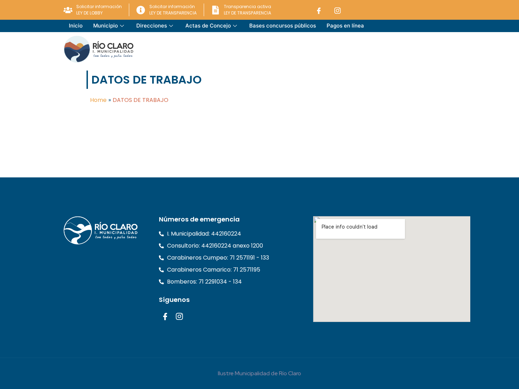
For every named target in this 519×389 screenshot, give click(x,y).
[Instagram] (337, 10)
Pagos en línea (345, 25)
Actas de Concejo (208, 25)
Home (98, 100)
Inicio (76, 25)
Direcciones (151, 25)
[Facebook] (319, 10)
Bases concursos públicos (282, 25)
